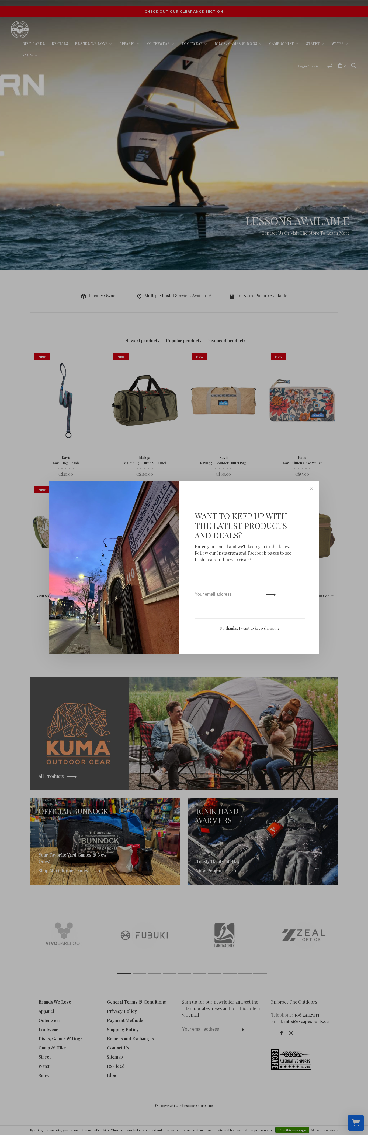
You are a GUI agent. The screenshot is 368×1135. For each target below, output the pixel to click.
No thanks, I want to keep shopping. (250, 628)
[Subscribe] (269, 594)
